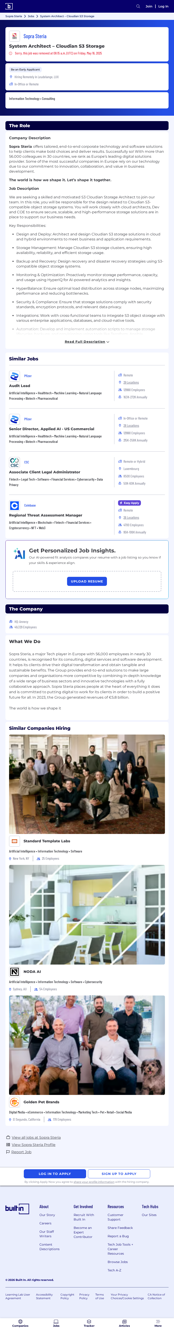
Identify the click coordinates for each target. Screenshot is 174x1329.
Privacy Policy (84, 1296)
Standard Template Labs (47, 841)
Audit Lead (19, 386)
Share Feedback (120, 1228)
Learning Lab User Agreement (17, 1296)
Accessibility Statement (44, 1296)
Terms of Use (99, 1296)
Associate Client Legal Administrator (44, 472)
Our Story (47, 1215)
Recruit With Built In (84, 1217)
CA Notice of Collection (156, 1296)
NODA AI (32, 972)
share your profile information (94, 1181)
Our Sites (149, 1215)
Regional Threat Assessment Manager (45, 515)
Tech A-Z (114, 1270)
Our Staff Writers (46, 1234)
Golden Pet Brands (41, 1102)
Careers (45, 1223)
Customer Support (115, 1217)
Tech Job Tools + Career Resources (120, 1249)
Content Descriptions (49, 1246)
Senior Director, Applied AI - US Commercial (51, 429)
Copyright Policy (67, 1296)
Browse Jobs (118, 1262)
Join (149, 6)
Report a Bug (118, 1236)
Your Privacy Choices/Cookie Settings (127, 1296)
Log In (163, 6)
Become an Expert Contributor (83, 1232)
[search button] (138, 6)
